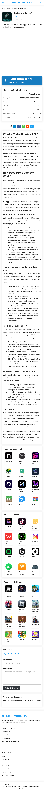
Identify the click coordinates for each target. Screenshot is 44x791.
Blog (3, 756)
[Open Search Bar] (41, 3)
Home (3, 8)
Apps (8, 8)
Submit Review (11, 688)
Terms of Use (6, 772)
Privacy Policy (6, 735)
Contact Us (6, 732)
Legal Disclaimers (8, 775)
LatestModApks (19, 784)
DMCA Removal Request (10, 741)
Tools (14, 8)
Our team (5, 759)
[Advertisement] (22, 53)
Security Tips (6, 769)
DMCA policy (6, 738)
